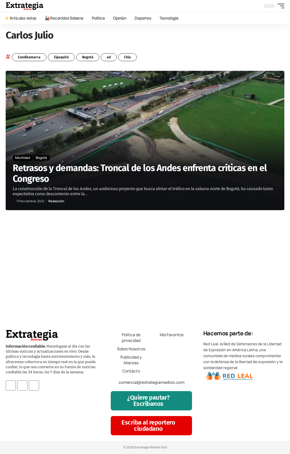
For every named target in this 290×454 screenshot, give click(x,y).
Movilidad (22, 157)
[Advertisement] (145, 266)
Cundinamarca (29, 57)
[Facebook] (11, 385)
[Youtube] (34, 385)
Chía (127, 57)
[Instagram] (22, 385)
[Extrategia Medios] (24, 6)
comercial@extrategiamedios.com (151, 382)
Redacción (56, 201)
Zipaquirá (61, 57)
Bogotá (87, 57)
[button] (279, 6)
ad (109, 57)
